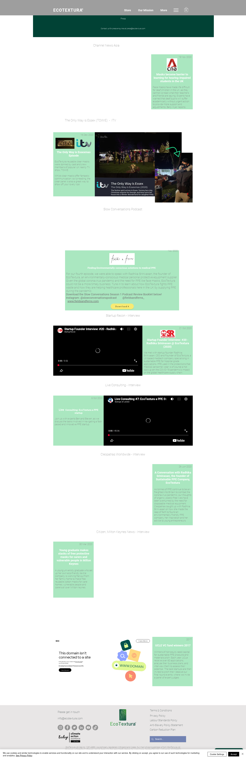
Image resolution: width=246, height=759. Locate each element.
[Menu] (176, 10)
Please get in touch (69, 712)
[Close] (242, 754)
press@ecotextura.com (136, 28)
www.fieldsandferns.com (83, 301)
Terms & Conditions (161, 710)
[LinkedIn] (81, 727)
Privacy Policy (157, 715)
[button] (186, 9)
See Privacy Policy (24, 755)
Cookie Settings (217, 754)
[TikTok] (95, 727)
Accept (234, 754)
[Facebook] (67, 727)
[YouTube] (88, 727)
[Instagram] (60, 727)
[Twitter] (74, 727)
